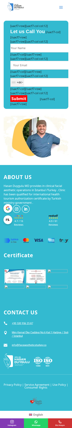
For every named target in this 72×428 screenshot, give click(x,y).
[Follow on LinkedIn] (26, 209)
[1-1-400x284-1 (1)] (36, 276)
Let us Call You (27, 31)
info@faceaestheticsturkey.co (29, 345)
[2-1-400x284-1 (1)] (58, 292)
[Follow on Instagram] (16, 209)
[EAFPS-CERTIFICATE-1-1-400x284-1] (36, 292)
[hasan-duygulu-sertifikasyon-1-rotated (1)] (58, 276)
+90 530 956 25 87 (22, 323)
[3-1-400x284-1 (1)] (14, 276)
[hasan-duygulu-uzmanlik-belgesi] (14, 292)
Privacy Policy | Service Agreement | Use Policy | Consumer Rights (36, 386)
